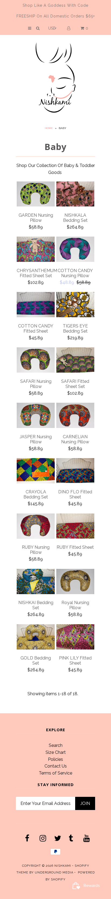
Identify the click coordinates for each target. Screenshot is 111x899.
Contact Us (55, 766)
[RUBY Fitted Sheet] (75, 527)
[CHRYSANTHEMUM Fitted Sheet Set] (36, 250)
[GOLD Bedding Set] (36, 637)
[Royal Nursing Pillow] (75, 582)
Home (49, 128)
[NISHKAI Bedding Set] (36, 582)
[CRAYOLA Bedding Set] (36, 471)
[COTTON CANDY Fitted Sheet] (36, 305)
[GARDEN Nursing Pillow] (36, 195)
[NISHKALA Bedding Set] (75, 195)
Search (56, 745)
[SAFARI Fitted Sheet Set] (75, 360)
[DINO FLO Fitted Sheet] (75, 471)
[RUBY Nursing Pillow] (36, 527)
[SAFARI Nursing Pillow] (36, 360)
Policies (55, 759)
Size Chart (56, 752)
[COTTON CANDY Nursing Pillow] (75, 250)
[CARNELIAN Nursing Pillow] (75, 416)
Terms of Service (55, 773)
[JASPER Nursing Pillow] (36, 416)
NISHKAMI (62, 866)
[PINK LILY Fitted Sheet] (75, 637)
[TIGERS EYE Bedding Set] (75, 305)
